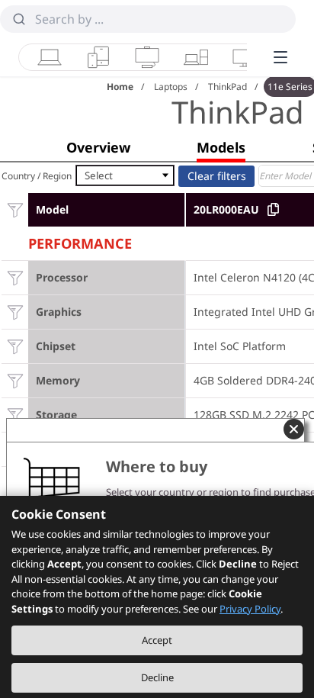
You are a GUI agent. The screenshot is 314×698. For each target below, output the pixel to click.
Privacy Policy (249, 609)
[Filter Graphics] (14, 311)
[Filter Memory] (14, 380)
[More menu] (280, 57)
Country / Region (37, 175)
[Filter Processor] (14, 277)
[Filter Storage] (14, 414)
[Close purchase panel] (294, 429)
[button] (98, 147)
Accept (157, 640)
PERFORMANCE (80, 241)
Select (99, 175)
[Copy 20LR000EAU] (273, 209)
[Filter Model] (14, 209)
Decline (157, 677)
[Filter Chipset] (14, 345)
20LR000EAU (226, 209)
